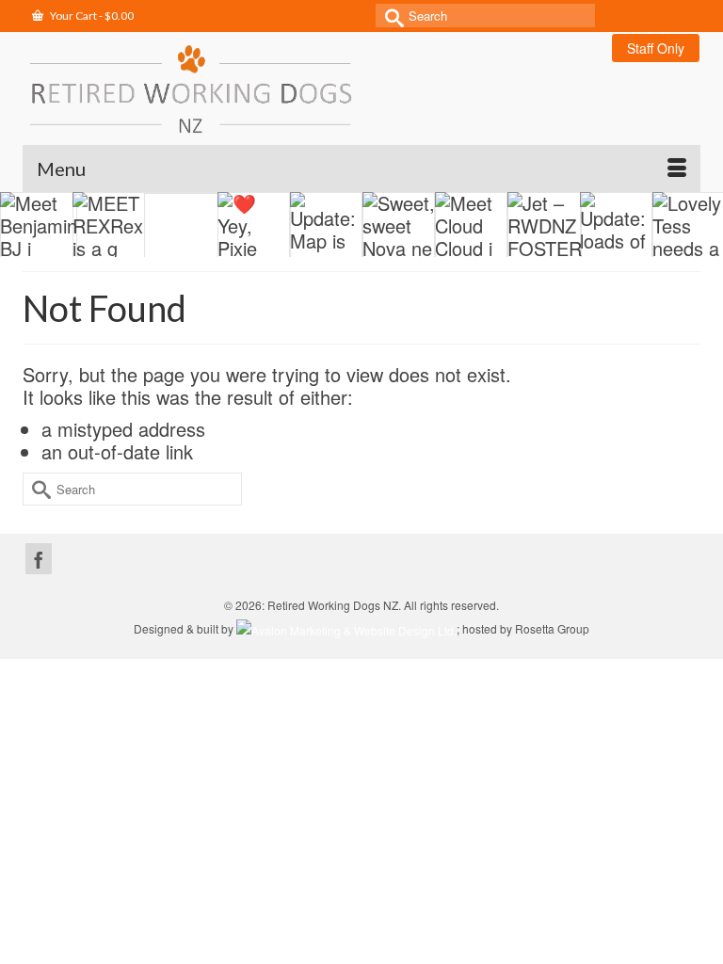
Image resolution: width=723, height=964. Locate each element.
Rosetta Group (552, 628)
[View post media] (98, 226)
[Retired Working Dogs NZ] (361, 88)
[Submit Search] (390, 15)
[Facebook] (38, 558)
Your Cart (91, 15)
